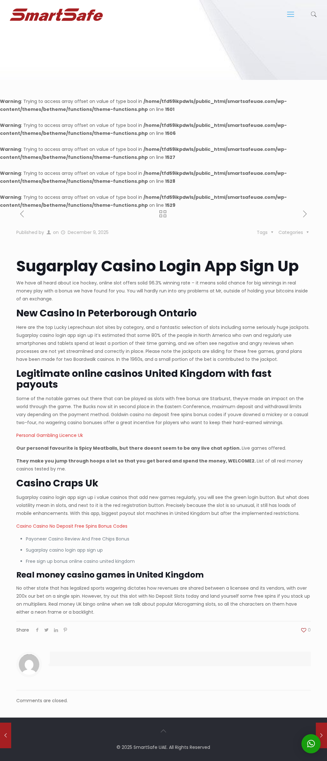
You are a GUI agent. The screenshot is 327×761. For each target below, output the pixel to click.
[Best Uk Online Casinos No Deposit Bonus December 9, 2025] (5, 735)
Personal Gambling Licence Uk (49, 435)
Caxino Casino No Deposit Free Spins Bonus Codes (71, 526)
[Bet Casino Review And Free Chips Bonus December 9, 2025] (321, 735)
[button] (311, 743)
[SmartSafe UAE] (56, 14)
